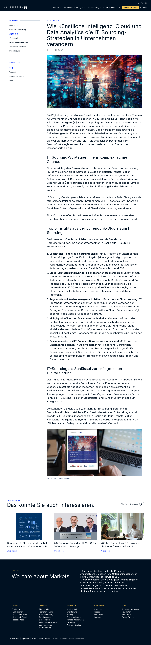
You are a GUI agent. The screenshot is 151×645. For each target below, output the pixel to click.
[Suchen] (138, 3)
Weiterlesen (12, 551)
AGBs (34, 638)
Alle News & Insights (129, 504)
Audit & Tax (13, 25)
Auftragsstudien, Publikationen (46, 615)
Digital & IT (13, 34)
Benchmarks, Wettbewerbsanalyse (48, 621)
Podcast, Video (18, 620)
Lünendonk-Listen (19, 614)
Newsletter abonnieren (126, 613)
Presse (97, 612)
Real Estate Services (17, 47)
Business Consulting (17, 30)
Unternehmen (112, 7)
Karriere (143, 7)
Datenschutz (14, 638)
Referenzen (99, 614)
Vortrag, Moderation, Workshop (75, 621)
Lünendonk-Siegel (19, 617)
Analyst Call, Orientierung (72, 610)
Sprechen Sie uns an (130, 609)
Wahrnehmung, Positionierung (45, 626)
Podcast (12, 72)
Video (11, 80)
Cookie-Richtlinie (44, 638)
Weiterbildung (14, 51)
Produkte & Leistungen (73, 7)
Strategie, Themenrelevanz (74, 615)
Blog (11, 68)
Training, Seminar (74, 625)
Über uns (98, 609)
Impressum (26, 638)
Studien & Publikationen (17, 610)
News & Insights (94, 7)
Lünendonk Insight (130, 7)
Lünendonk (13, 38)
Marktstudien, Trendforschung (46, 610)
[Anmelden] (142, 3)
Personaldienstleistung (18, 42)
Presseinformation (16, 76)
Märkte (56, 7)
